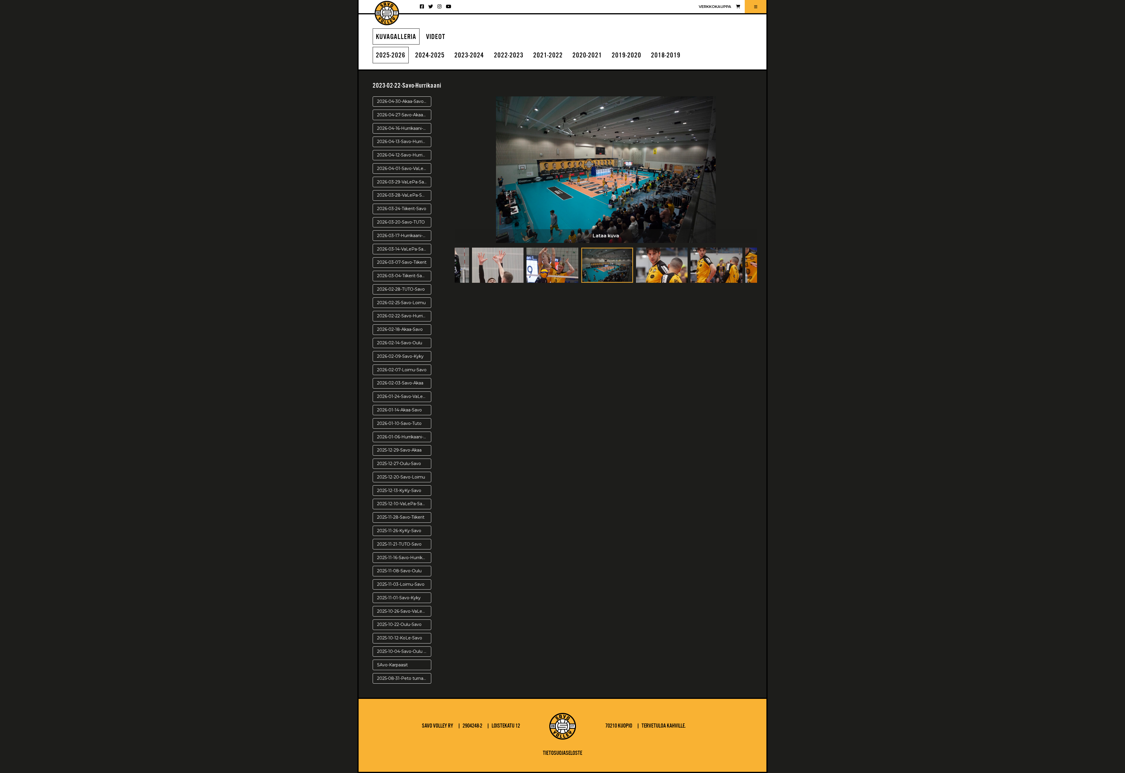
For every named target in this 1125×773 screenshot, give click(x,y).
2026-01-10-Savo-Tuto (399, 423)
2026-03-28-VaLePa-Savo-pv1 (404, 195)
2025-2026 (390, 55)
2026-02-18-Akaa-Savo (400, 329)
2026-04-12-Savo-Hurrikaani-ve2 (404, 155)
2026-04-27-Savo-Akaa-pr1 (403, 115)
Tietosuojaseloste (562, 753)
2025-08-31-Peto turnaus (402, 678)
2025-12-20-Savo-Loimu (401, 477)
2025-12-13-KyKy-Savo (399, 490)
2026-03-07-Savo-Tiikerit (402, 262)
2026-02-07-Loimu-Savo (402, 369)
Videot (435, 37)
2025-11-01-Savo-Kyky (399, 597)
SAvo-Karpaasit (392, 665)
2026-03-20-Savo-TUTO (401, 222)
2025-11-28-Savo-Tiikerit (401, 517)
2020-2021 (587, 55)
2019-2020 (626, 55)
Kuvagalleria (396, 37)
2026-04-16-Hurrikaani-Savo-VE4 (404, 128)
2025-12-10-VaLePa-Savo (402, 503)
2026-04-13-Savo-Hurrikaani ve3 (404, 141)
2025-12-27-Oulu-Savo (399, 463)
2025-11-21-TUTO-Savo (399, 544)
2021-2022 (548, 55)
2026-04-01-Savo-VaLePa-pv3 (404, 168)
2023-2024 (469, 55)
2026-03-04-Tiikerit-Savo (402, 275)
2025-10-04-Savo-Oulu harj (404, 651)
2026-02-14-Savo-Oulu (399, 342)
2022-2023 (509, 55)
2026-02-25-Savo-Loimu (401, 302)
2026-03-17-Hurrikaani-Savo (404, 235)
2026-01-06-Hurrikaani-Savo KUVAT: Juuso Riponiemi (404, 437)
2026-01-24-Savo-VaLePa (402, 396)
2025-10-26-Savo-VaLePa (402, 611)
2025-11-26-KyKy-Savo (399, 530)
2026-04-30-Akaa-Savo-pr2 (404, 101)
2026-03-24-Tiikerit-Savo (401, 208)
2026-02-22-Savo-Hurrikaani (404, 316)
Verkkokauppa (715, 6)
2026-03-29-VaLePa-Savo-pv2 (404, 182)
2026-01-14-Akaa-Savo (399, 410)
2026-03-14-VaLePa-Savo (402, 249)
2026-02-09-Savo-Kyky (400, 356)
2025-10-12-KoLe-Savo (399, 638)
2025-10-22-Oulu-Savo (399, 624)
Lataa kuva (606, 236)
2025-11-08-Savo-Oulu (399, 570)
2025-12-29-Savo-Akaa (399, 450)
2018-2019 (666, 55)
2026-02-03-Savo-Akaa (400, 383)
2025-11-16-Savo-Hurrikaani (404, 557)
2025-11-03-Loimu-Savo (401, 584)
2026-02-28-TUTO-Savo (401, 289)
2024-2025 (430, 55)
